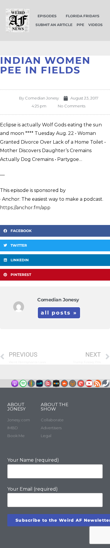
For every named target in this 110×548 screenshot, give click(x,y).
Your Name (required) (33, 460)
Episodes (47, 16)
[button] (55, 231)
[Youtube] (89, 383)
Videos (95, 25)
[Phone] (105, 383)
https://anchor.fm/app (25, 207)
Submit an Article (53, 25)
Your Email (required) (32, 489)
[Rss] (97, 383)
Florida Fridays (82, 16)
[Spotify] (23, 383)
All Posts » (59, 313)
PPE (80, 25)
